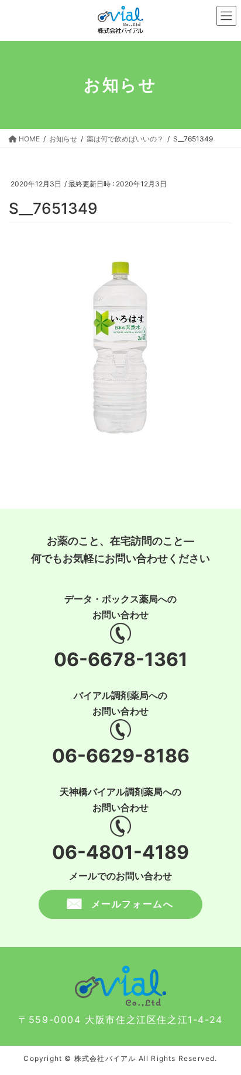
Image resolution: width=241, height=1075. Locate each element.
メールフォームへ (132, 904)
